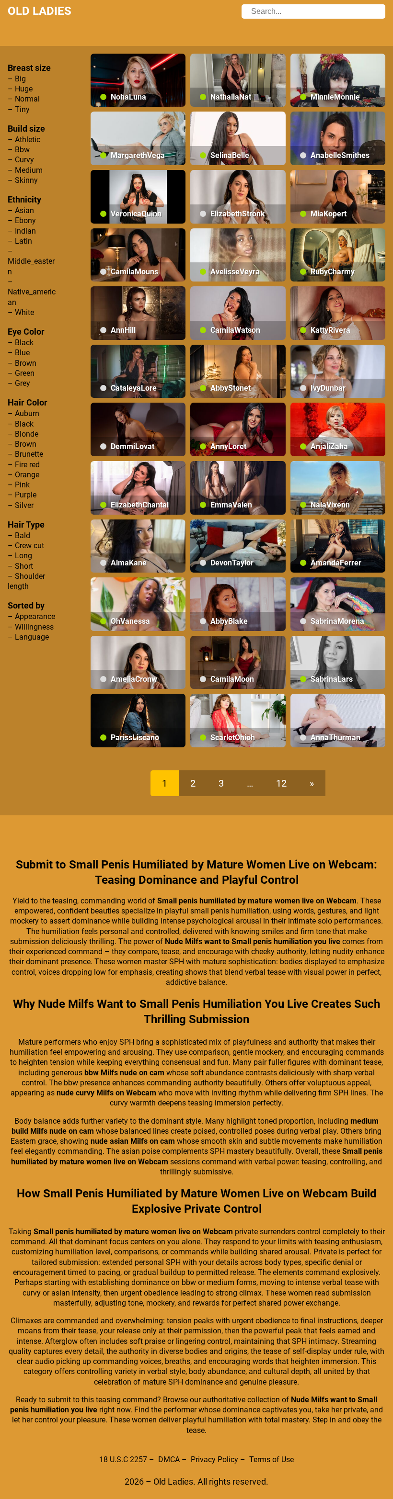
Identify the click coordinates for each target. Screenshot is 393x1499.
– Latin (20, 241)
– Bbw (19, 149)
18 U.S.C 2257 (123, 1459)
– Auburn (23, 413)
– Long (20, 555)
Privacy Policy (214, 1459)
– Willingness (31, 626)
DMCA (169, 1459)
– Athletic (24, 139)
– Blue (19, 352)
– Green (21, 373)
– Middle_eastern (31, 261)
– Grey (19, 383)
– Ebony (22, 220)
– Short (20, 566)
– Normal (24, 98)
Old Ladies (39, 11)
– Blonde (23, 434)
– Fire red (24, 464)
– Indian (22, 231)
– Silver (21, 505)
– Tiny (19, 109)
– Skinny (23, 180)
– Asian (21, 210)
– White (21, 312)
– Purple (22, 494)
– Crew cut (26, 545)
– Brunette (25, 454)
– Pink (19, 484)
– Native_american (32, 292)
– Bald (19, 535)
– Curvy (21, 159)
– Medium (25, 170)
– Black (21, 342)
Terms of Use (271, 1459)
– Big (17, 78)
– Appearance (31, 616)
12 (281, 783)
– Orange (23, 474)
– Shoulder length (26, 581)
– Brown (22, 363)
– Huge (20, 88)
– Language (28, 637)
